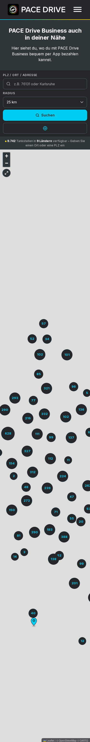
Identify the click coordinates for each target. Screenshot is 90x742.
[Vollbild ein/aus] (6, 173)
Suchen (48, 115)
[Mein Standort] (45, 128)
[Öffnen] (77, 9)
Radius (9, 93)
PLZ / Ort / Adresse (20, 75)
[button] (81, 409)
